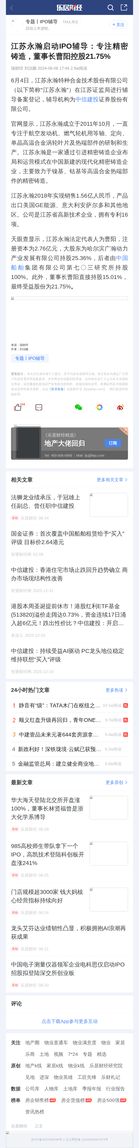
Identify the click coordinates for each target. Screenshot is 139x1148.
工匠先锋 (86, 1077)
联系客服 (57, 389)
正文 (39, 1126)
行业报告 (115, 1088)
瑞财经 (17, 68)
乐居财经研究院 (106, 1065)
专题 (87, 1054)
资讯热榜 (34, 1111)
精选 (101, 1054)
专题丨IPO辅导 (30, 358)
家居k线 (55, 1065)
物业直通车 (56, 1042)
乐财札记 (110, 1077)
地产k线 (33, 1065)
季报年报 (91, 1088)
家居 (120, 1042)
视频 (58, 1054)
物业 (106, 1042)
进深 (44, 1077)
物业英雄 (63, 1077)
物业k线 (76, 1065)
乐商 (30, 1054)
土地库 (70, 1088)
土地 (44, 1054)
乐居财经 (19, 1126)
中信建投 (87, 99)
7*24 (73, 1054)
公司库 (32, 1088)
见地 (30, 1077)
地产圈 (32, 1042)
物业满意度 (84, 1042)
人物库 (51, 1088)
